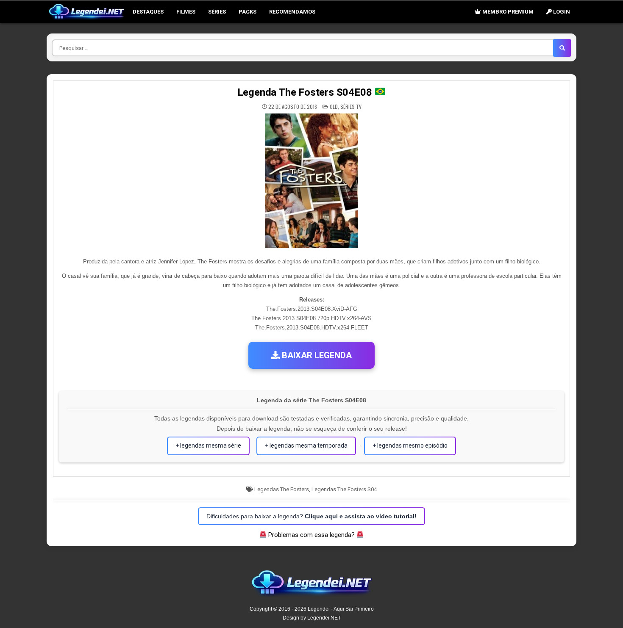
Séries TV (351, 106)
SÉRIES (217, 11)
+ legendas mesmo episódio (410, 445)
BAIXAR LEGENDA (316, 355)
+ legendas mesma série (208, 445)
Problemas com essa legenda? (311, 535)
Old (334, 106)
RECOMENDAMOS (292, 11)
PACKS (247, 11)
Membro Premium (507, 11)
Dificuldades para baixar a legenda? (311, 516)
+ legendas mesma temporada (306, 445)
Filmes (185, 11)
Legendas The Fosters (281, 489)
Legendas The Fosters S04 (344, 489)
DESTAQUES (148, 11)
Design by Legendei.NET (312, 618)
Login (561, 11)
